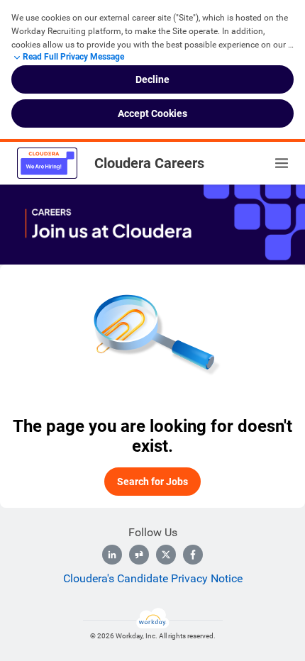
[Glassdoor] (139, 555)
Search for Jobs (152, 481)
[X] (166, 555)
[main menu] (281, 163)
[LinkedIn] (112, 555)
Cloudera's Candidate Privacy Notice (153, 578)
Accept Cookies (152, 113)
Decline (152, 79)
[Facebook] (193, 555)
